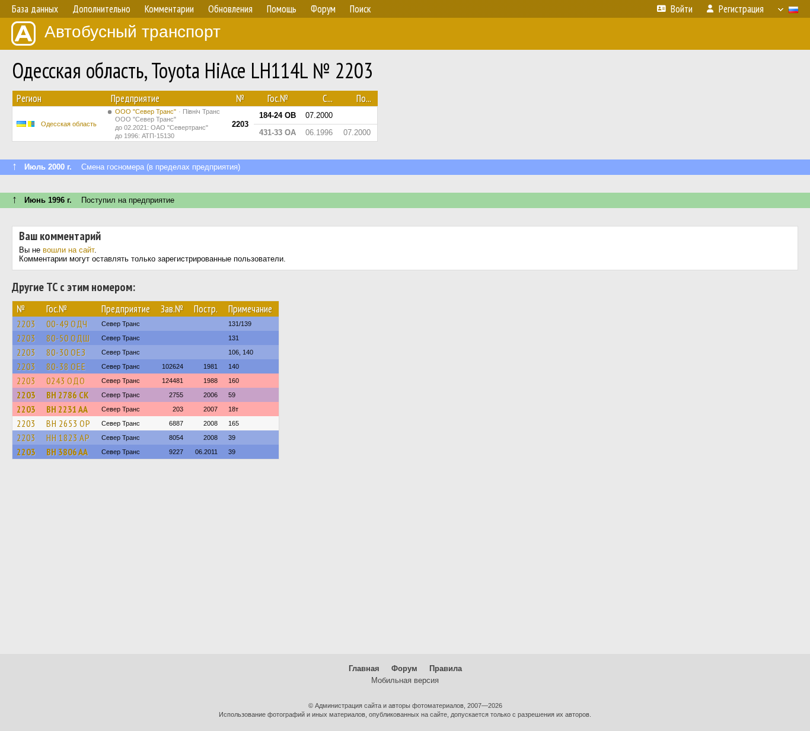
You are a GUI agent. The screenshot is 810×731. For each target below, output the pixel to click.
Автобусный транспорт (132, 32)
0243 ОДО (65, 381)
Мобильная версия (405, 680)
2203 (26, 324)
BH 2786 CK (67, 395)
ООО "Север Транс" (167, 123)
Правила (445, 668)
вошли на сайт (68, 249)
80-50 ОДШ (68, 338)
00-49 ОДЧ (67, 324)
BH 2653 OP (68, 423)
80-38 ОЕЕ (66, 366)
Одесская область (69, 123)
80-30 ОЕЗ (66, 352)
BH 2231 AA (67, 409)
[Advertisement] (405, 562)
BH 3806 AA (67, 452)
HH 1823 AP (68, 437)
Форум (404, 668)
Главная (364, 668)
